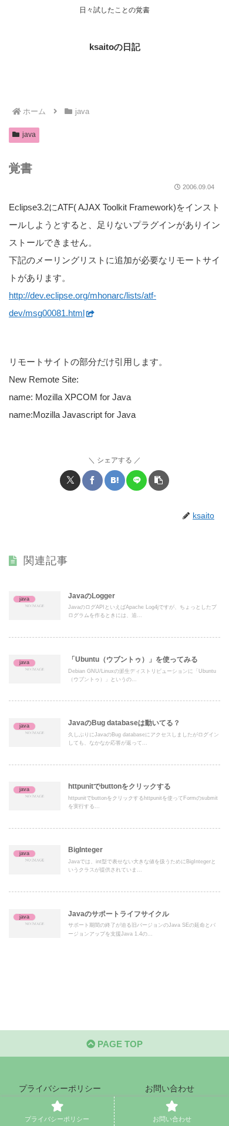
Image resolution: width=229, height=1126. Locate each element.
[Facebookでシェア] (92, 480)
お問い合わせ (169, 1088)
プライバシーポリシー (60, 1088)
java (29, 134)
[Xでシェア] (70, 480)
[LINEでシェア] (136, 480)
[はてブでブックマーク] (115, 480)
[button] (159, 480)
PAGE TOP (119, 1044)
